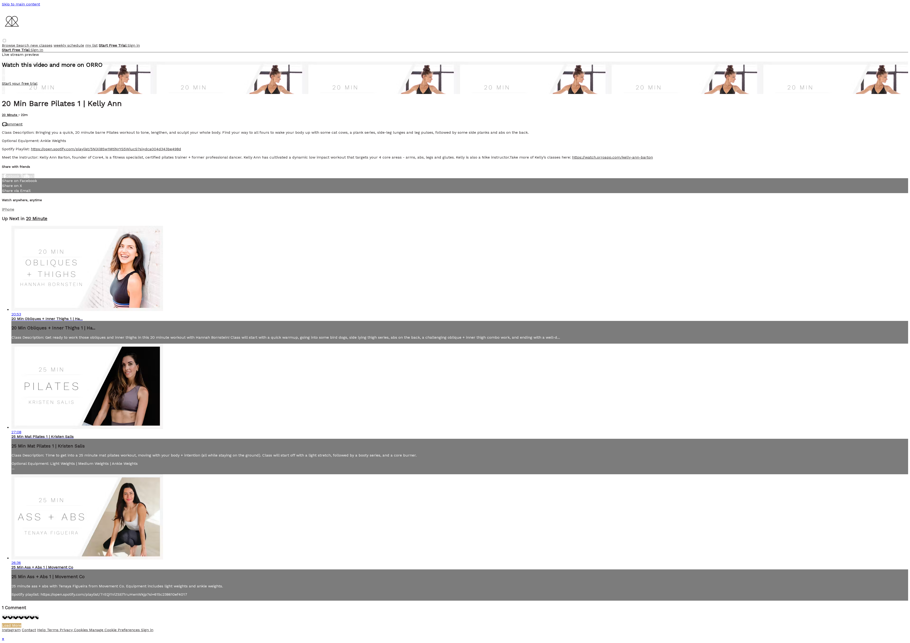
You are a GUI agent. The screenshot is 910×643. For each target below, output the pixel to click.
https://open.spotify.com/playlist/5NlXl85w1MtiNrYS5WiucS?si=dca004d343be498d (106, 149)
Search (23, 45)
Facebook (11, 176)
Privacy (67, 630)
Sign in (133, 45)
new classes (41, 45)
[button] (4, 40)
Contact (29, 630)
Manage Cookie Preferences (115, 630)
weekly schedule (69, 45)
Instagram (11, 630)
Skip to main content (21, 4)
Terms (53, 630)
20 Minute (10, 115)
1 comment (12, 124)
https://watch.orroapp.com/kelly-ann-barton (612, 157)
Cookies (81, 630)
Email (29, 176)
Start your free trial (19, 83)
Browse (9, 45)
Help (42, 630)
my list (91, 45)
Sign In (37, 50)
